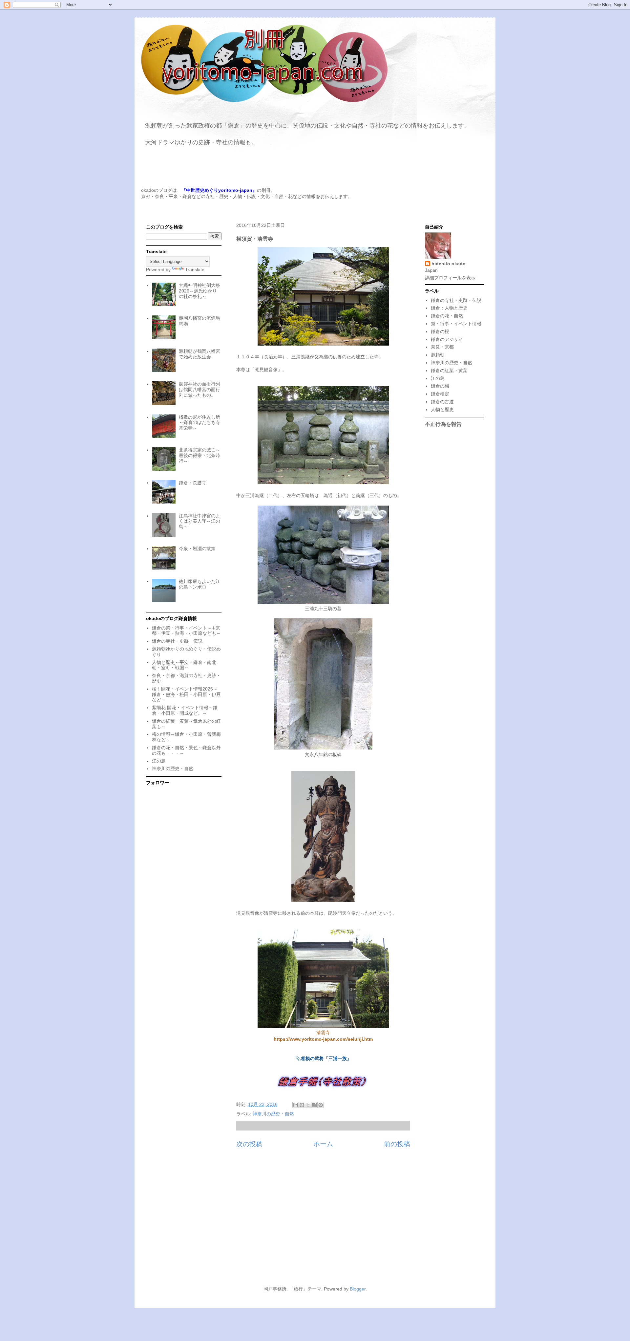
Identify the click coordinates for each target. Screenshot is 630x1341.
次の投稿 (249, 1144)
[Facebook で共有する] (314, 1105)
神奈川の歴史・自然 (273, 1113)
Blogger (358, 1288)
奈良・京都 (442, 347)
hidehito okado (448, 263)
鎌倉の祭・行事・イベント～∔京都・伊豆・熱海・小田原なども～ (186, 630)
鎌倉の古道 (442, 401)
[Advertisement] (315, 1221)
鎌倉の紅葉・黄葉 (449, 370)
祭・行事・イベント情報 (456, 323)
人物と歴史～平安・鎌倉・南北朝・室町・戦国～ (184, 665)
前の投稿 (397, 1144)
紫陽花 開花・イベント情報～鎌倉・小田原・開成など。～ (185, 710)
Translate (194, 269)
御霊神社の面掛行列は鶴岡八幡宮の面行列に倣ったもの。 (199, 389)
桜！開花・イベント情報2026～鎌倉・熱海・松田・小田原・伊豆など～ (186, 694)
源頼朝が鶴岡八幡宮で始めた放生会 (199, 354)
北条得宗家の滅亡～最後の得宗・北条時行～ (199, 455)
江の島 (159, 761)
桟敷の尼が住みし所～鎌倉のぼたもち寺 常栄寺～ (199, 422)
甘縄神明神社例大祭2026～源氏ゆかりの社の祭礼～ (199, 291)
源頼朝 (438, 354)
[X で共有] (308, 1105)
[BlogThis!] (302, 1105)
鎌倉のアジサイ (447, 339)
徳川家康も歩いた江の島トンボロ (199, 584)
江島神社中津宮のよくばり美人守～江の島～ (199, 521)
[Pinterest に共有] (320, 1105)
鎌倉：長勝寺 (192, 482)
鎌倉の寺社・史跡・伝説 (177, 641)
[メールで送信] (295, 1105)
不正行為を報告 (443, 424)
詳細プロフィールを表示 (450, 277)
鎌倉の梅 (440, 386)
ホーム (323, 1144)
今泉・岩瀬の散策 (197, 548)
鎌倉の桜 (440, 331)
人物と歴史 (442, 409)
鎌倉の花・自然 (447, 315)
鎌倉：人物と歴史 (449, 307)
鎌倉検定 (440, 393)
